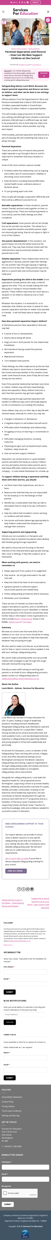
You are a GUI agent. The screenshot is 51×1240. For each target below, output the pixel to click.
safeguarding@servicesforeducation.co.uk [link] (20, 678)
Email (7, 979)
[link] (48, 20)
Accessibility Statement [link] (12, 1097)
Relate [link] (17, 619)
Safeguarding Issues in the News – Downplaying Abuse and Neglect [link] (13, 903)
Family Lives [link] (14, 622)
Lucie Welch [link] (36, 65)
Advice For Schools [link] (19, 49)
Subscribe (10, 1022)
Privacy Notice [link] (8, 1106)
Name (7, 1052)
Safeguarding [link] (34, 49)
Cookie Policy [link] (8, 1101)
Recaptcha (6, 1186)
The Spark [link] (26, 622)
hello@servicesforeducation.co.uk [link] (19, 941)
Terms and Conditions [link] (11, 1111)
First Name (9, 967)
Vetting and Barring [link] (10, 1115)
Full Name (7, 1162)
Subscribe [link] (7, 71)
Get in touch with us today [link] (16, 858)
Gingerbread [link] (26, 619)
